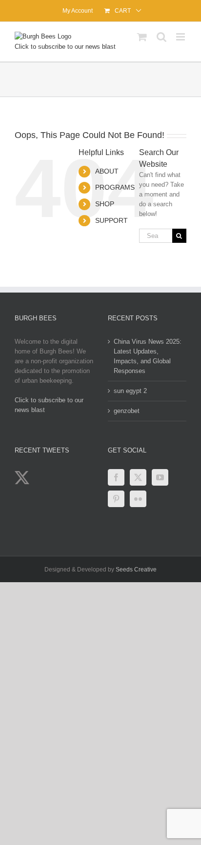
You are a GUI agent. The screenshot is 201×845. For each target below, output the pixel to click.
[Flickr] (138, 499)
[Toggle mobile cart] (142, 37)
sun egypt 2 (130, 390)
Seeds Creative (136, 569)
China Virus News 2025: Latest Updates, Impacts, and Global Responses (147, 356)
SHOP (104, 204)
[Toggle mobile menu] (181, 37)
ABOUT (107, 171)
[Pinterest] (116, 499)
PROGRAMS (115, 187)
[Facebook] (116, 477)
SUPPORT (111, 220)
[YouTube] (160, 477)
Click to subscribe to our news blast (65, 46)
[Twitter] (138, 477)
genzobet (127, 410)
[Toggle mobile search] (161, 37)
